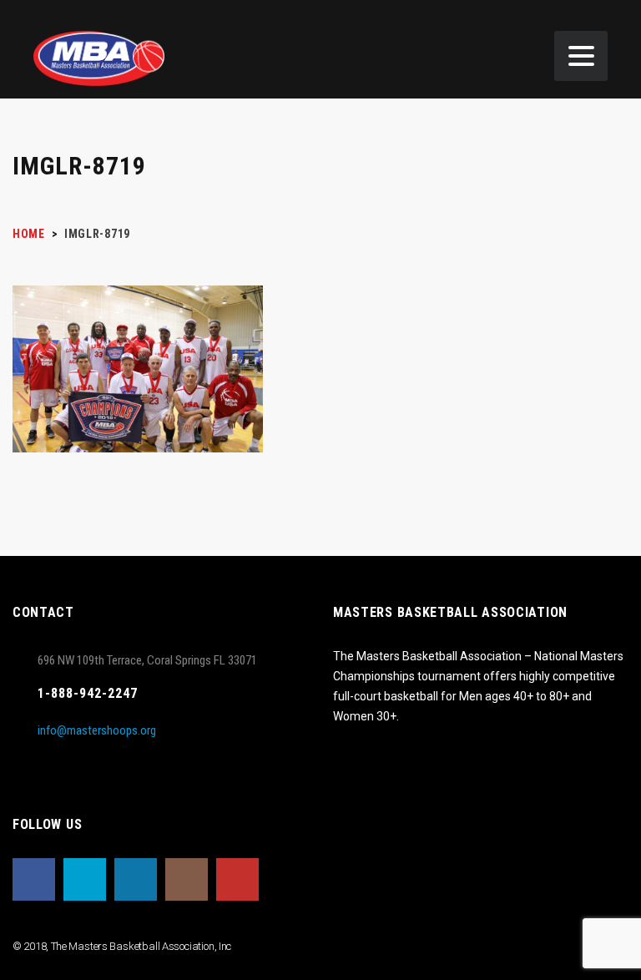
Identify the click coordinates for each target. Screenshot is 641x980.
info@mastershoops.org (97, 730)
